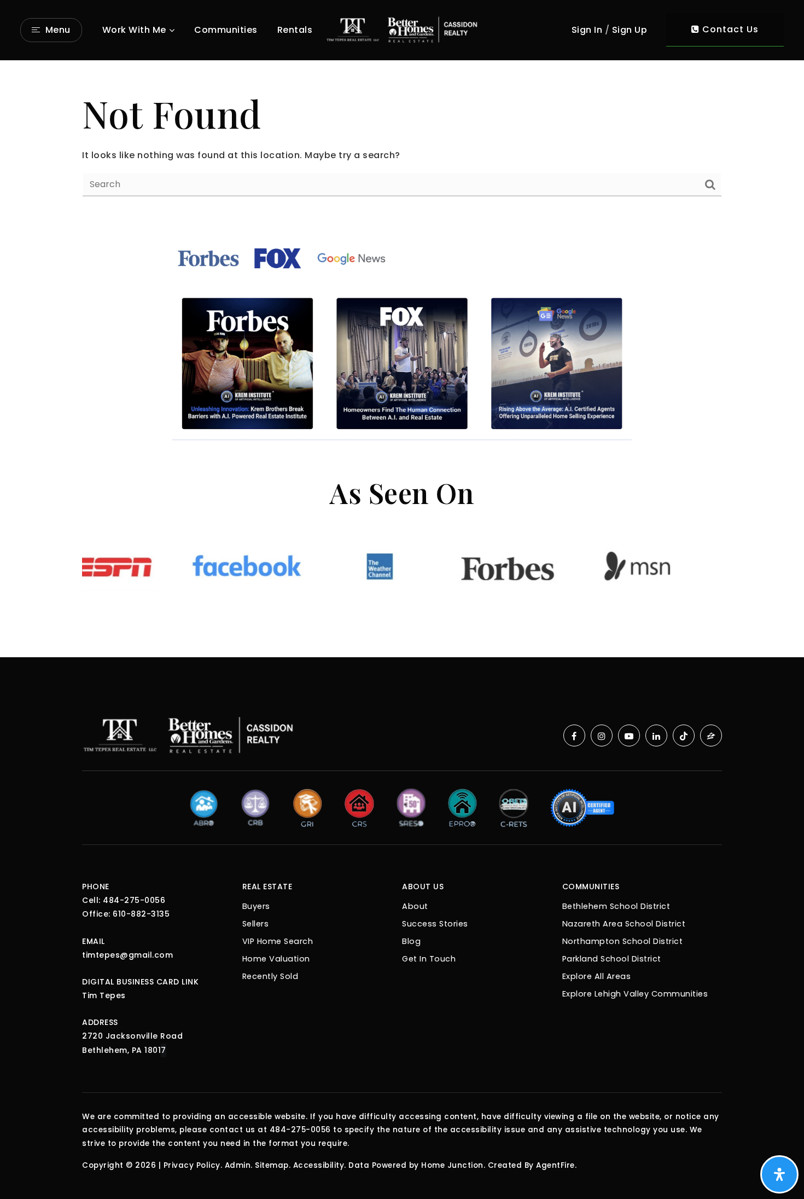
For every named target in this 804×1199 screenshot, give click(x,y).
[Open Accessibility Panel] (779, 1174)
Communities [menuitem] (226, 30)
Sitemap (272, 1165)
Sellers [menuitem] (255, 923)
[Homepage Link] (401, 29)
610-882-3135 (141, 913)
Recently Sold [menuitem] (270, 976)
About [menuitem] (415, 906)
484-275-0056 (134, 900)
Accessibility (319, 1165)
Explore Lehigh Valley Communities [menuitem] (635, 993)
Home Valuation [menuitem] (276, 958)
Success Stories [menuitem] (435, 923)
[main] (402, 142)
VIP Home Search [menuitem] (277, 941)
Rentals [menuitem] (295, 30)
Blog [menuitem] (411, 941)
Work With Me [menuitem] (134, 30)
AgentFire (555, 1165)
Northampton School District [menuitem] (622, 941)
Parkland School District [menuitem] (611, 958)
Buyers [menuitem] (256, 906)
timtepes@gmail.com (127, 954)
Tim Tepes (104, 995)
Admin (238, 1165)
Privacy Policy (192, 1165)
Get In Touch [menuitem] (429, 958)
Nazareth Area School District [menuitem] (624, 923)
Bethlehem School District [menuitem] (616, 906)
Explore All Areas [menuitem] (596, 976)
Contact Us (729, 29)
